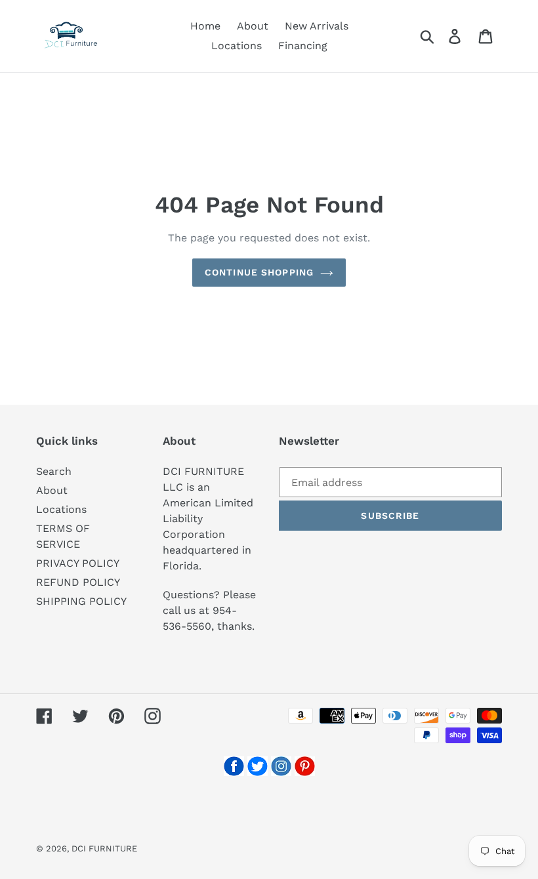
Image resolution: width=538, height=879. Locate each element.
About (52, 490)
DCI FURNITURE (104, 848)
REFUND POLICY (78, 582)
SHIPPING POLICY (81, 601)
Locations (61, 509)
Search (54, 471)
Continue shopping (259, 272)
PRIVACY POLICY (77, 563)
